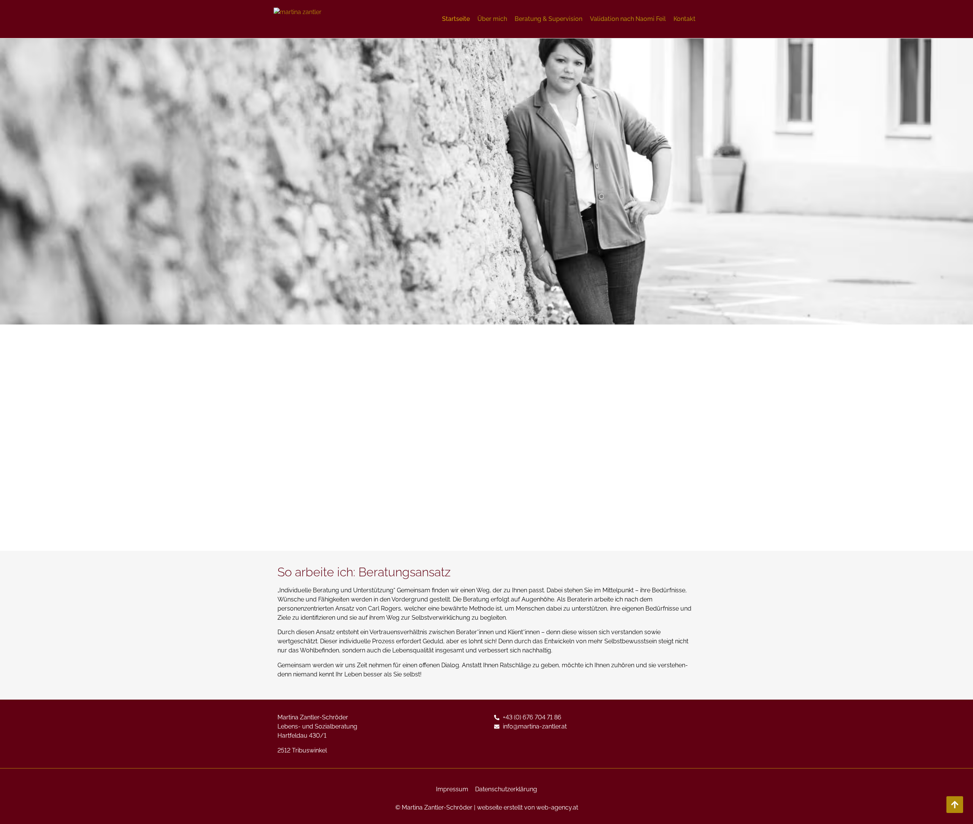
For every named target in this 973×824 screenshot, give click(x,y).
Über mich (492, 18)
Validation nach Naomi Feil (628, 18)
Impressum (452, 789)
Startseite (456, 18)
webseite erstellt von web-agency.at (527, 807)
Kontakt (684, 18)
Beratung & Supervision (548, 18)
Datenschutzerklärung (506, 789)
